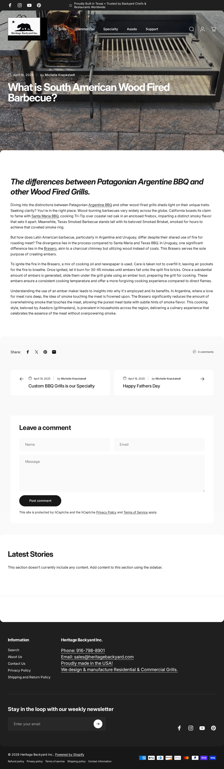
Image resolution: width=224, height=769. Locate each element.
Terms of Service (136, 512)
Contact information (100, 761)
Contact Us (16, 663)
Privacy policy (35, 761)
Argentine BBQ (100, 205)
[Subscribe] (98, 724)
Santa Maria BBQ (45, 216)
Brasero (50, 248)
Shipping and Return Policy (29, 677)
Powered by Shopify (69, 754)
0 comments (206, 352)
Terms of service (55, 761)
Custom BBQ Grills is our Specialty (61, 386)
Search (13, 650)
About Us (15, 657)
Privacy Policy (106, 512)
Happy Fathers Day (141, 386)
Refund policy (16, 761)
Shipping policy (76, 761)
